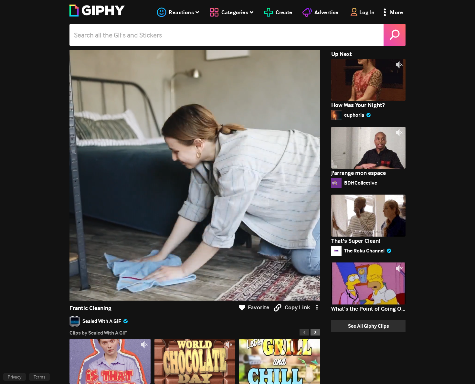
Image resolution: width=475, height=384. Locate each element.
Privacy (14, 376)
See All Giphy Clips (368, 326)
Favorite (258, 307)
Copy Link (297, 307)
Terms (39, 376)
